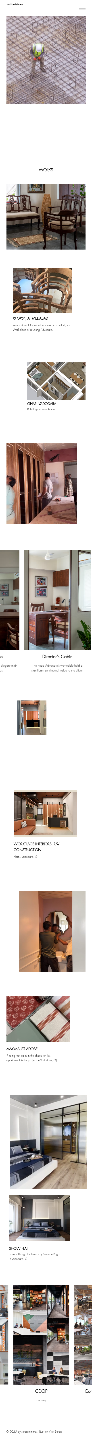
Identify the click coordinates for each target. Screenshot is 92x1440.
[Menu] (82, 8)
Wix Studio (55, 1432)
